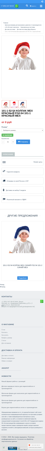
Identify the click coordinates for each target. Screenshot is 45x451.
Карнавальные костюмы (28, 27)
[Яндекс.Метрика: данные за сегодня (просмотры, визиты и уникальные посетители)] (22, 448)
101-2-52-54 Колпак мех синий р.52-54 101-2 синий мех (22, 266)
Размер (4, 127)
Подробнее (23, 278)
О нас (3, 329)
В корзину (24, 142)
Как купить (5, 335)
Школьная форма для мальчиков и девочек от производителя (23, 25)
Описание (8, 154)
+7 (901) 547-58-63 (8, 6)
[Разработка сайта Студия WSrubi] (4, 448)
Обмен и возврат (7, 361)
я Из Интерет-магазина (12, 27)
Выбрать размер (7, 338)
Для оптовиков (6, 343)
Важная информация (8, 358)
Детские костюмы (10, 29)
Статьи (4, 340)
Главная (5, 23)
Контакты (4, 332)
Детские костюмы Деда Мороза (26, 29)
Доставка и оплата (7, 355)
